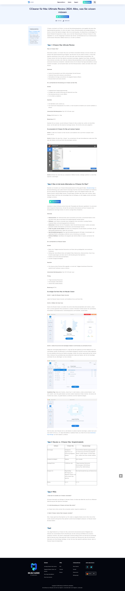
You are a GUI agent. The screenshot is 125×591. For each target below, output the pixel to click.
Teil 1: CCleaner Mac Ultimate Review (35, 32)
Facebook (87, 567)
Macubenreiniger (91, 188)
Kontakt (74, 569)
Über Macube (76, 566)
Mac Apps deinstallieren (49, 574)
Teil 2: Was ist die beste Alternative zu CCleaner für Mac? (35, 36)
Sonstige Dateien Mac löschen (50, 566)
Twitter (91, 567)
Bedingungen (76, 575)
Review (61, 572)
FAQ (60, 566)
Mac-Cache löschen (48, 577)
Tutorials (61, 569)
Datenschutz (75, 572)
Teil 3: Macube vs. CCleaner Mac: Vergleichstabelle (34, 41)
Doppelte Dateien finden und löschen (50, 570)
